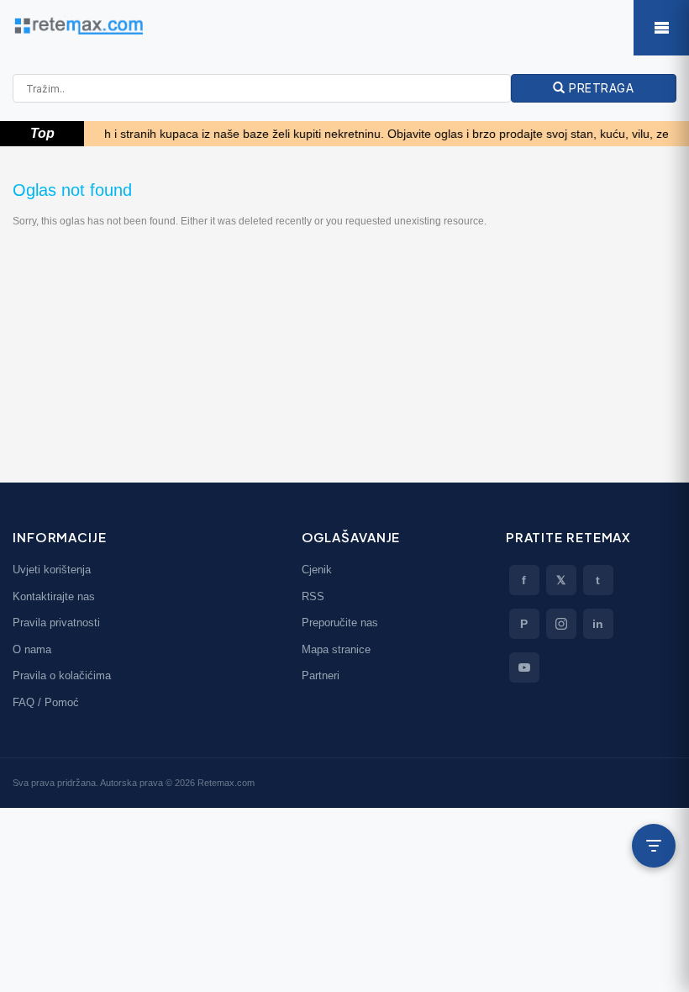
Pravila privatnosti (56, 622)
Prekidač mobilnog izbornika (661, 27)
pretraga (599, 88)
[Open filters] (654, 846)
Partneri (320, 675)
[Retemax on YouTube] (524, 667)
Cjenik (317, 569)
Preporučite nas (340, 622)
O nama (32, 649)
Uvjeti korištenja (52, 569)
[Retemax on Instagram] (561, 624)
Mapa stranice (336, 649)
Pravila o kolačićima (62, 675)
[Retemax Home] (344, 25)
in (597, 624)
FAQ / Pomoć (46, 702)
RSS (313, 596)
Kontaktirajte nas (54, 596)
